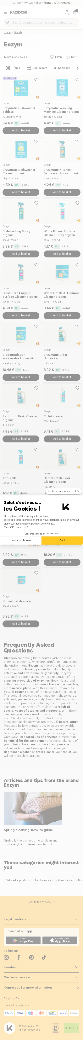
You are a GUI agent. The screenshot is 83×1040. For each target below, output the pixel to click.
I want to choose (21, 540)
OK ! (62, 540)
